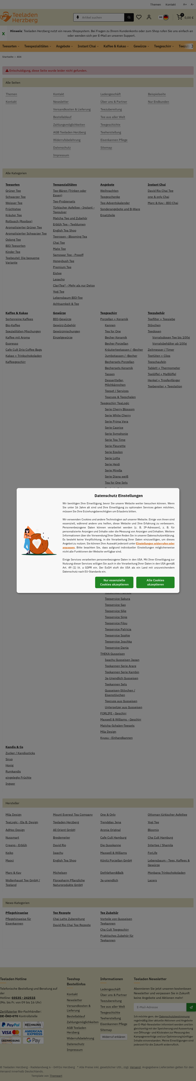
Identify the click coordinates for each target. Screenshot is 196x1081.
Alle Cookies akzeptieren (155, 582)
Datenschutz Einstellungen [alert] (119, 495)
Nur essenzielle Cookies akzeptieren (114, 582)
